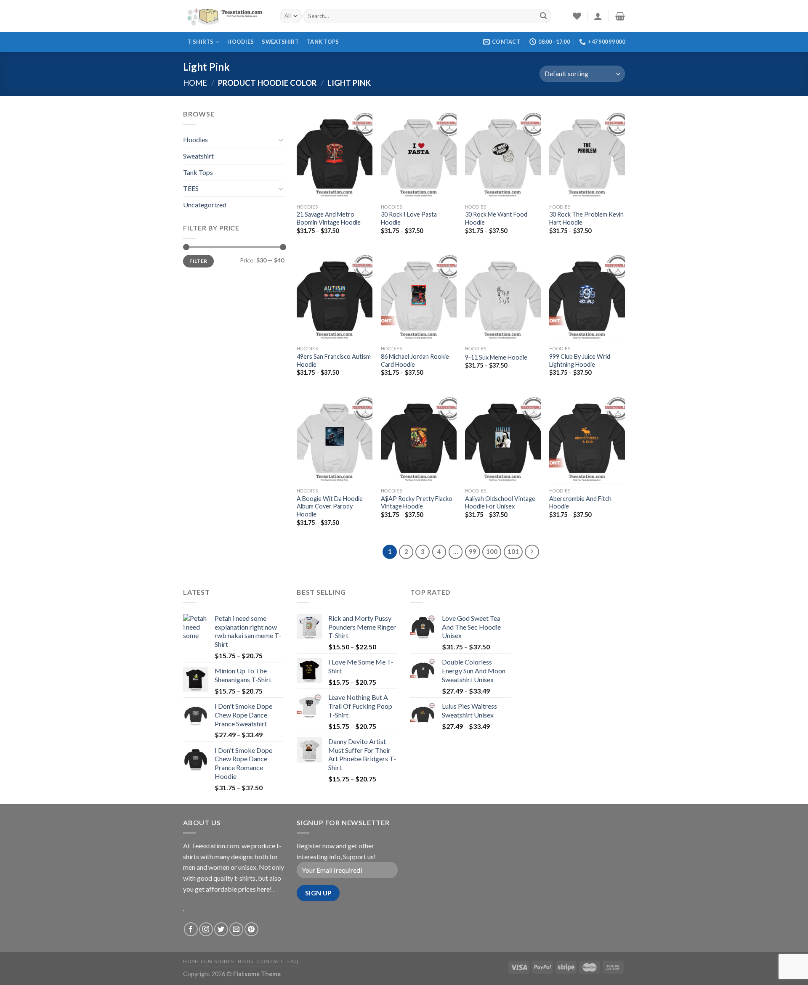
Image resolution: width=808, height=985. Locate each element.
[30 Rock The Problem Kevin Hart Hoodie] (587, 154)
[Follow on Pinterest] (251, 929)
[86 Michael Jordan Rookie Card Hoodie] (419, 296)
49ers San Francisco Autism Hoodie (334, 360)
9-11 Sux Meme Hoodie (496, 357)
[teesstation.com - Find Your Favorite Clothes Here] (225, 16)
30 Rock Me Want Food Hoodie (496, 218)
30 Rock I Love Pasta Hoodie (409, 218)
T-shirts (200, 41)
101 (513, 551)
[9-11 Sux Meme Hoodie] (503, 296)
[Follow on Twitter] (221, 929)
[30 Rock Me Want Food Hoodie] (503, 154)
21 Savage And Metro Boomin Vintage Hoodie (329, 218)
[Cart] (620, 16)
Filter (198, 261)
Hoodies (240, 41)
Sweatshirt (280, 41)
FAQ (292, 961)
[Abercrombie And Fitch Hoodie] (587, 438)
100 (491, 551)
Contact (270, 961)
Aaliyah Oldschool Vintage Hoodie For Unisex (500, 502)
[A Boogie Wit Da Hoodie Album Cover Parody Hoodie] (334, 438)
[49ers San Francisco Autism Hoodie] (334, 296)
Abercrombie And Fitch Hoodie (580, 502)
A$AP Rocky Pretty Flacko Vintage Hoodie (416, 502)
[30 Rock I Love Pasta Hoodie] (419, 154)
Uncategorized (204, 205)
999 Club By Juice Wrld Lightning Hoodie (579, 360)
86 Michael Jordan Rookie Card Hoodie (415, 360)
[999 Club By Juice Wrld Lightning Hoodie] (587, 296)
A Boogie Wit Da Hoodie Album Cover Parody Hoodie (330, 506)
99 (472, 551)
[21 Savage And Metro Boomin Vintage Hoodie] (334, 154)
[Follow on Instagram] (206, 929)
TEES (191, 188)
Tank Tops (323, 41)
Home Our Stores (208, 961)
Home (195, 82)
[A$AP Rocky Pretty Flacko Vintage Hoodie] (419, 438)
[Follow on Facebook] (191, 929)
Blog (245, 961)
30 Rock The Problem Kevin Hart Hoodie (586, 218)
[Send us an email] (236, 929)
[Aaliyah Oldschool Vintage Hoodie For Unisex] (503, 438)
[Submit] (543, 16)
